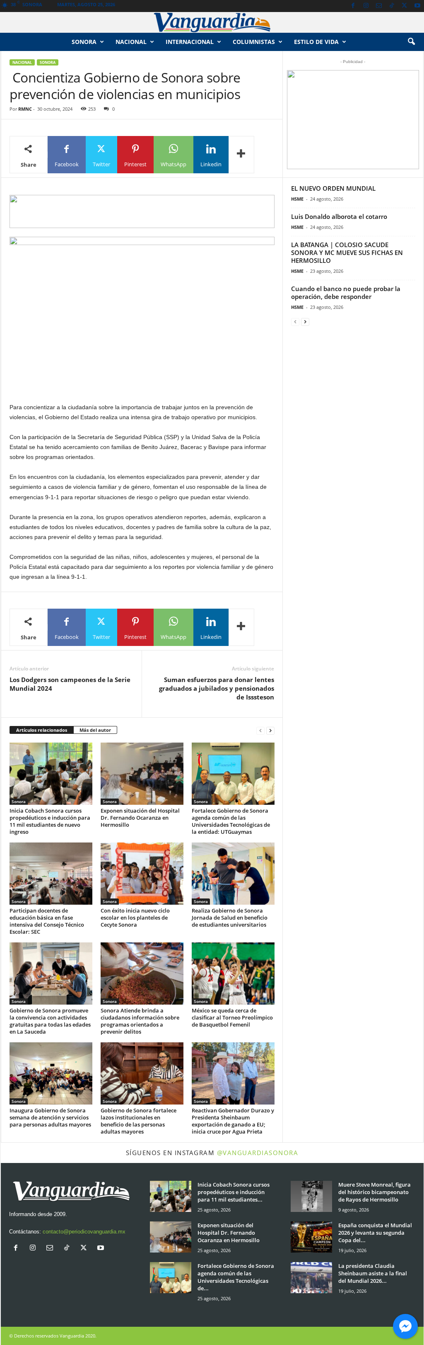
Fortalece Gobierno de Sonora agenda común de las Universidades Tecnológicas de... (236, 1277)
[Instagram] (366, 6)
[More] (241, 154)
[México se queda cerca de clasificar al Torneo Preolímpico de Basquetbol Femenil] (233, 973)
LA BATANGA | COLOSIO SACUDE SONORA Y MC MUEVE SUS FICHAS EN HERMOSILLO (347, 252)
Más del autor (95, 730)
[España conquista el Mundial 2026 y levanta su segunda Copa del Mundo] (311, 1237)
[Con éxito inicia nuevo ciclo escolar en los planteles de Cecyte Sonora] (142, 873)
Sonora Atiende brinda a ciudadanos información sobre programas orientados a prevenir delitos (140, 1021)
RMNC (25, 109)
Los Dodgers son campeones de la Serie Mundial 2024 (70, 683)
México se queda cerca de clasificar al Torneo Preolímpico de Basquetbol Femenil (232, 1017)
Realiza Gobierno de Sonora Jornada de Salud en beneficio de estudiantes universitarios (229, 917)
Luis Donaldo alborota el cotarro (339, 216)
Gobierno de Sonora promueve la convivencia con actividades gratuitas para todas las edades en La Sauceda (50, 1021)
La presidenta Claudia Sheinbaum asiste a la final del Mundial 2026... (372, 1273)
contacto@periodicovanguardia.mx (84, 1231)
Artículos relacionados (41, 730)
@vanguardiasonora (258, 1152)
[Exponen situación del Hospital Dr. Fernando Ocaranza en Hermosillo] (142, 774)
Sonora (84, 42)
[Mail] (379, 6)
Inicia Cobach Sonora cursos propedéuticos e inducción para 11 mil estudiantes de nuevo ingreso (50, 821)
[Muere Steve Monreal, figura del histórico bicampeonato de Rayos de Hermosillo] (311, 1196)
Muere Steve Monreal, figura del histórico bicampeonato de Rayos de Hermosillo (374, 1192)
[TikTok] (392, 6)
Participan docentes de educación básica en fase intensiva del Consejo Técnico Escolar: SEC (47, 921)
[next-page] (270, 730)
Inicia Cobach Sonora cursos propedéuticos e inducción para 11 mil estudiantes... (234, 1192)
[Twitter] (405, 6)
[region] (142, 211)
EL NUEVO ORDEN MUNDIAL (333, 188)
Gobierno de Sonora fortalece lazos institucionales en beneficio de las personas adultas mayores (138, 1121)
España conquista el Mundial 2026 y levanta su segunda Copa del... (375, 1232)
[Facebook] (353, 6)
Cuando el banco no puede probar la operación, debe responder (345, 292)
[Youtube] (417, 6)
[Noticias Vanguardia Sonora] (212, 22)
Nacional (131, 42)
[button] (411, 42)
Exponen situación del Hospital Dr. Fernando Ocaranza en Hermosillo (140, 817)
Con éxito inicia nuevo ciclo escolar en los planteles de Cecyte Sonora (135, 917)
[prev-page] (260, 730)
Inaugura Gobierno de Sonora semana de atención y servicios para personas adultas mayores (50, 1117)
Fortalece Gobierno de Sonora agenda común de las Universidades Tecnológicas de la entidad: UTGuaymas (231, 821)
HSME (297, 199)
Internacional (190, 42)
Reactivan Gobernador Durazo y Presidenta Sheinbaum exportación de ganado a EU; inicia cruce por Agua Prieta (233, 1121)
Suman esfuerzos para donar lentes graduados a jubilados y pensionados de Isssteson (216, 688)
